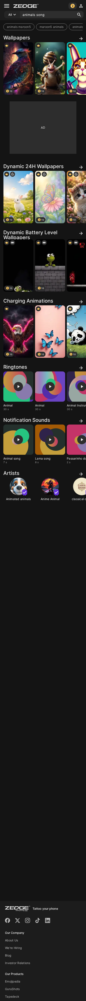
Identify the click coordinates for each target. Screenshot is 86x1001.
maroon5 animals (52, 27)
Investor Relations (17, 963)
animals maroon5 (19, 27)
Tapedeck (12, 996)
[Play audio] (18, 386)
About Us (11, 940)
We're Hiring (13, 948)
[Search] (79, 15)
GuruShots (12, 989)
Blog (8, 955)
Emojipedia (12, 981)
